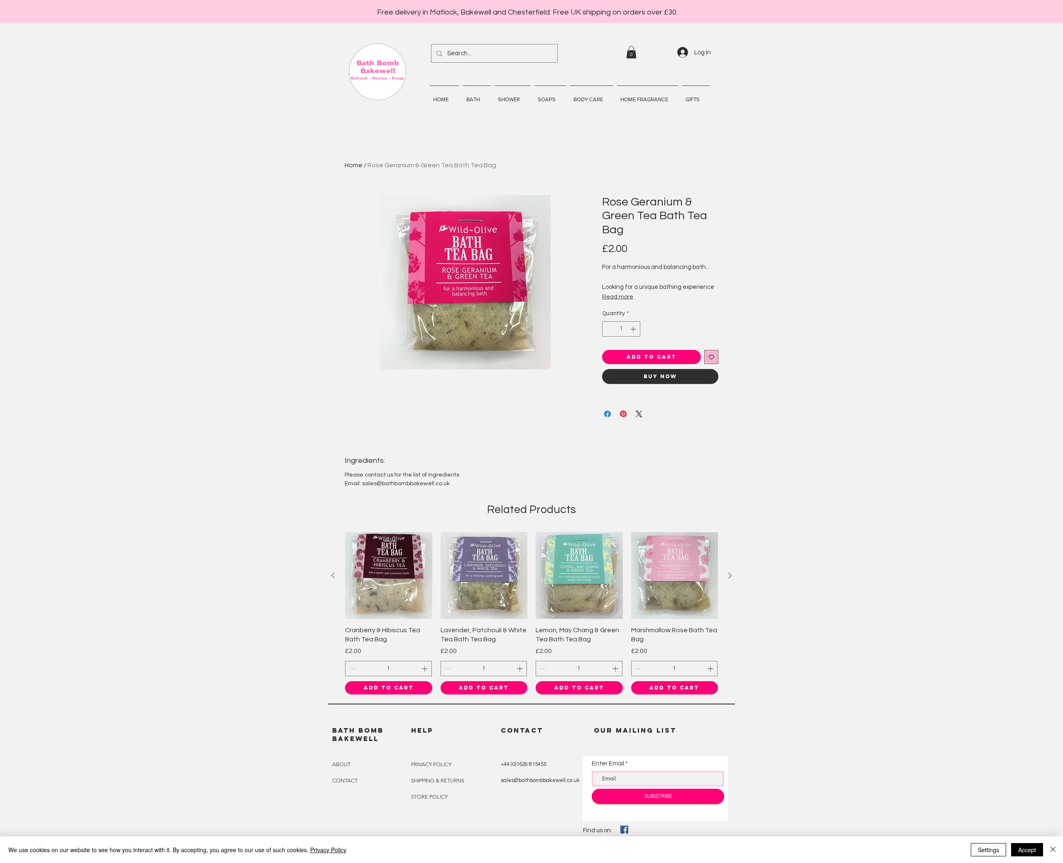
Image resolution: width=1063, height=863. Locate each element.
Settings (988, 850)
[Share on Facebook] (607, 414)
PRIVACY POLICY (431, 764)
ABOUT (341, 764)
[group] (531, 613)
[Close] (1053, 849)
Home (353, 165)
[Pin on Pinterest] (623, 414)
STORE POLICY (429, 797)
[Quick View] (388, 575)
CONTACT (345, 780)
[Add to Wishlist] (711, 357)
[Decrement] (608, 329)
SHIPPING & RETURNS (437, 780)
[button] (631, 52)
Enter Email (608, 763)
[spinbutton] (621, 329)
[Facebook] (624, 830)
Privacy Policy (328, 850)
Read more (617, 297)
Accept (1027, 850)
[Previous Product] (333, 575)
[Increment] (634, 329)
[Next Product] (730, 575)
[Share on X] (639, 414)
